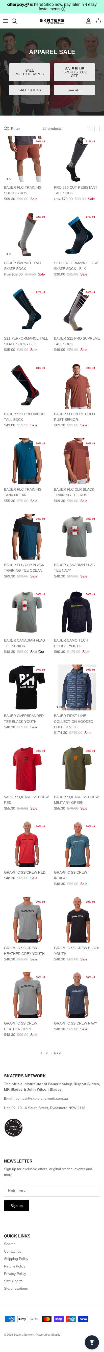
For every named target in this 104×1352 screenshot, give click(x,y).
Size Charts (13, 1281)
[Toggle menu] (5, 20)
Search (9, 1244)
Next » (59, 1053)
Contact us (12, 1251)
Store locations (16, 1288)
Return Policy (14, 1266)
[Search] (16, 20)
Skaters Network (24, 1334)
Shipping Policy (16, 1259)
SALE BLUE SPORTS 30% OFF (74, 72)
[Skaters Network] (52, 20)
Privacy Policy (15, 1274)
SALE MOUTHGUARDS (30, 72)
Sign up (17, 1206)
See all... (75, 90)
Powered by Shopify (48, 1334)
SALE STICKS (29, 90)
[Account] (87, 20)
